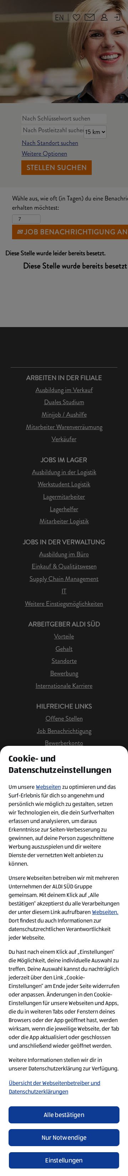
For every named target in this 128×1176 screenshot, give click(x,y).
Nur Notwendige (64, 1137)
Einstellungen (64, 1160)
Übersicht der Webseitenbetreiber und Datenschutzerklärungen (54, 1087)
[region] (64, 961)
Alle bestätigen (64, 1114)
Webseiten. (105, 912)
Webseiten (48, 787)
